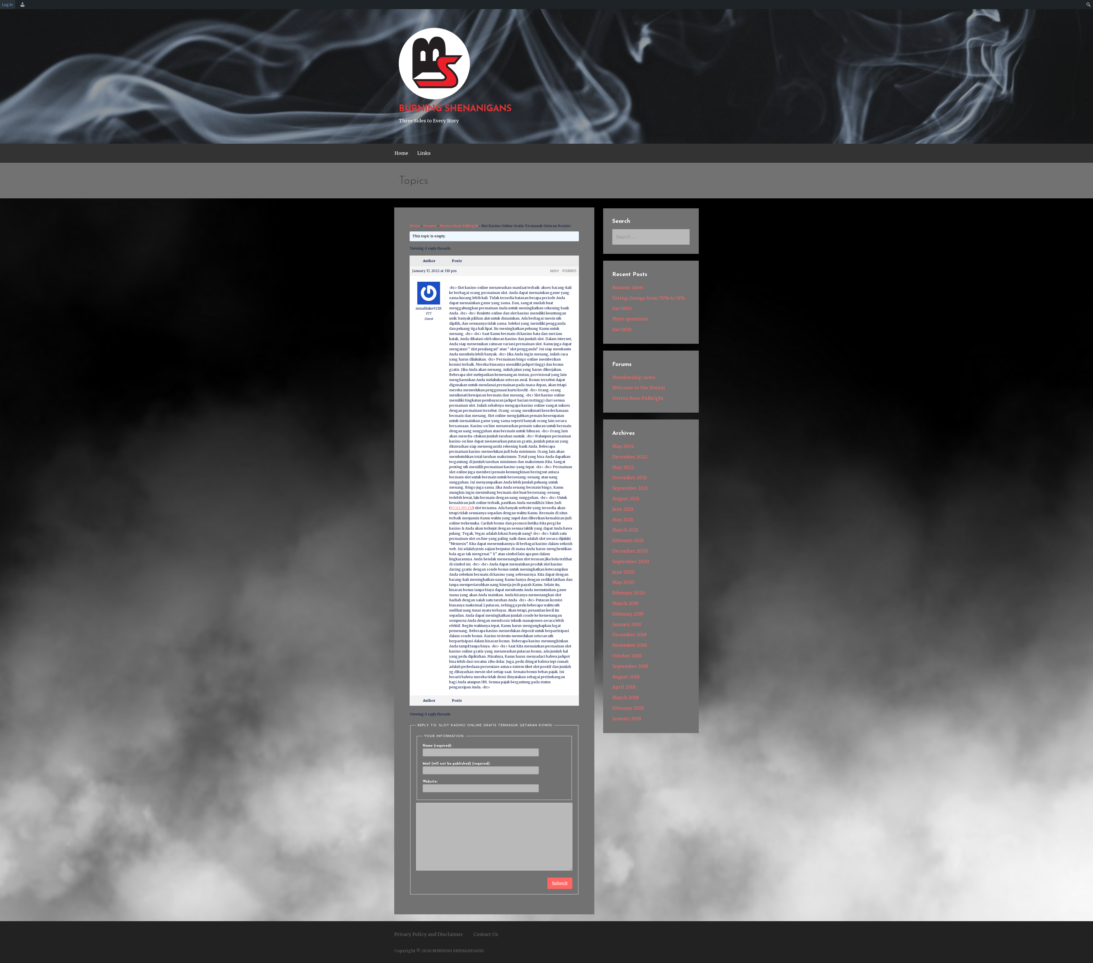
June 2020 (623, 572)
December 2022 (629, 457)
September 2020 (630, 561)
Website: (430, 781)
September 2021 (630, 488)
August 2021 (625, 498)
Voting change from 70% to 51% (648, 298)
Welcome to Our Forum (638, 387)
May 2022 (623, 467)
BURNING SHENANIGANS (455, 109)
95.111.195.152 (461, 508)
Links (424, 153)
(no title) (622, 308)
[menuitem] (21, 4)
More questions (630, 319)
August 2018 (626, 677)
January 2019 (626, 624)
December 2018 (629, 634)
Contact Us (485, 934)
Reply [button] (554, 271)
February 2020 (628, 593)
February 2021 (628, 540)
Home (401, 153)
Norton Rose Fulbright (459, 226)
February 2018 (628, 708)
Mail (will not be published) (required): (456, 764)
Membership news (633, 377)
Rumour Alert (627, 287)
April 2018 (624, 687)
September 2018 (630, 666)
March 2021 (625, 530)
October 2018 (627, 656)
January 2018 (626, 718)
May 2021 (622, 519)
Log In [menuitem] (7, 4)
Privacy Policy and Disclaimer (428, 934)
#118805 (569, 271)
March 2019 (625, 603)
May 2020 (623, 582)
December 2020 (630, 551)
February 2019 (628, 614)
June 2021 (622, 509)
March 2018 (625, 697)
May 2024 (623, 446)
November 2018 (629, 645)
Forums (430, 226)
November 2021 (629, 477)
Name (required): (437, 746)
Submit (560, 883)
